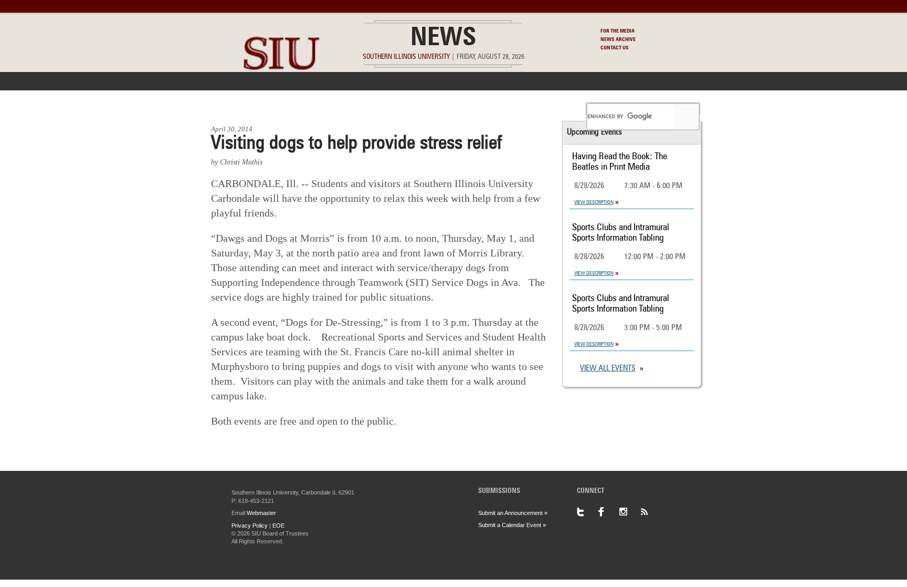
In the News (299, 108)
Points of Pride (456, 108)
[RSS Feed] (650, 512)
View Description (594, 202)
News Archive (618, 39)
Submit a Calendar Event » (512, 525)
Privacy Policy (249, 525)
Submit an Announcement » (512, 513)
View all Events (608, 369)
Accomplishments (375, 108)
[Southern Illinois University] (281, 94)
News (443, 39)
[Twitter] (587, 512)
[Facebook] (608, 512)
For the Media (617, 31)
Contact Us (614, 47)
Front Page (237, 108)
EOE (278, 525)
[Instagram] (629, 512)
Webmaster (261, 513)
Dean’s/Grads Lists (540, 108)
